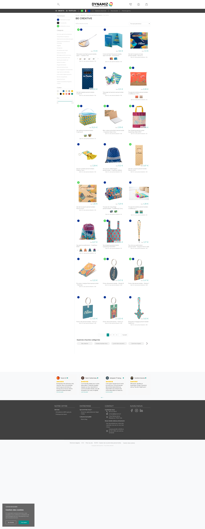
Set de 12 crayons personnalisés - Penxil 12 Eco (86, 207)
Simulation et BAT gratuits (63, 412)
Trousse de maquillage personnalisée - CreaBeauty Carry (113, 207)
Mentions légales (75, 443)
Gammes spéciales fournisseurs (94, 15)
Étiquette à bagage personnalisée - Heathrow (138, 322)
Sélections (83, 15)
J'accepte (24, 522)
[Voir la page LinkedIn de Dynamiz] (141, 410)
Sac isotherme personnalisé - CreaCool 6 (85, 131)
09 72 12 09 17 (113, 411)
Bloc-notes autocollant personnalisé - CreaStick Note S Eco (113, 131)
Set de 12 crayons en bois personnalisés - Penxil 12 (135, 54)
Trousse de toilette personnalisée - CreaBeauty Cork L (138, 93)
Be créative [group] (84, 343)
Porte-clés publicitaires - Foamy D (113, 321)
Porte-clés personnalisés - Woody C (138, 283)
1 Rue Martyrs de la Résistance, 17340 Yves (115, 417)
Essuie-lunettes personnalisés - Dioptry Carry (85, 169)
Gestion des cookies (129, 443)
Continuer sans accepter (11, 506)
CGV (82, 443)
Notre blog (84, 419)
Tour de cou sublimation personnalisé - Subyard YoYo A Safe (138, 246)
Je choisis (11, 522)
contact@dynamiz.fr (115, 414)
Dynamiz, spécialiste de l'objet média (90, 413)
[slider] (57, 101)
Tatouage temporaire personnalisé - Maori (113, 93)
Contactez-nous (110, 409)
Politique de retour (61, 414)
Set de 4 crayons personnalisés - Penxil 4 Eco (137, 169)
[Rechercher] (58, 4)
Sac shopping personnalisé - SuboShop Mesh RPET (136, 131)
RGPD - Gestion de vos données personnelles (107, 443)
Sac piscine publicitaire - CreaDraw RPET (86, 246)
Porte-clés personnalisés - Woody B (113, 283)
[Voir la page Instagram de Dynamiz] (136, 410)
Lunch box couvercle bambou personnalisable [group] (120, 343)
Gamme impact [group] (136, 343)
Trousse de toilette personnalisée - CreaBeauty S (138, 207)
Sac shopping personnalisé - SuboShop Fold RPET (111, 246)
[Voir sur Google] (58, 378)
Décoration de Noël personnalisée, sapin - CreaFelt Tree (86, 54)
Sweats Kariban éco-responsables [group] (103, 343)
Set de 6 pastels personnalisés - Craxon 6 (85, 93)
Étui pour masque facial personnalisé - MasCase (87, 284)
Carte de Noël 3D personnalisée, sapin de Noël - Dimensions (112, 54)
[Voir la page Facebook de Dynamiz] (131, 410)
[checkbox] (65, 19)
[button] (147, 343)
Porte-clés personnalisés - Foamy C (86, 321)
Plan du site (89, 443)
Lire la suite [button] (59, 392)
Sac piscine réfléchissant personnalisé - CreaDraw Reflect (112, 169)
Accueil (77, 15)
